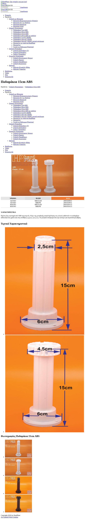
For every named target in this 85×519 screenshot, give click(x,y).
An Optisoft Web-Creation (9, 517)
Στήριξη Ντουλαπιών (16, 87)
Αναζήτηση (24, 7)
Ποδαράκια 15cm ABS (32, 87)
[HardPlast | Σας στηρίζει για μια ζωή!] (14, 2)
